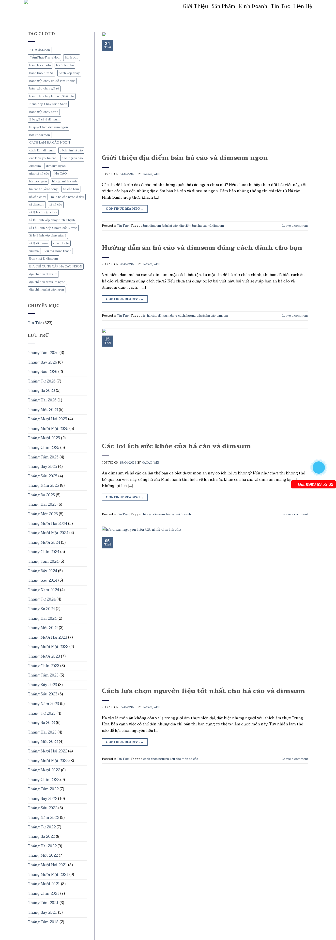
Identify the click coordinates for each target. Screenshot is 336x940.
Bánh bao (71, 57)
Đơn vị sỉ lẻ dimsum (43, 258)
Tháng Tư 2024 (42, 599)
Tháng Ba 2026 (41, 390)
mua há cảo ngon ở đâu (67, 197)
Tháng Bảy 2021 (42, 912)
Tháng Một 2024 (43, 627)
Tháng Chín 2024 (43, 551)
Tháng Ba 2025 (41, 495)
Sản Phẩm (223, 6)
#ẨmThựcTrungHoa (44, 57)
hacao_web (150, 174)
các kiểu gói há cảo (43, 158)
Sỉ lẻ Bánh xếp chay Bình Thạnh (52, 220)
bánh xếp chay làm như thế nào (51, 96)
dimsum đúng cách (171, 315)
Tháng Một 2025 (43, 514)
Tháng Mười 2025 (44, 438)
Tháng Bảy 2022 (42, 798)
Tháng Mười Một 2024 (48, 532)
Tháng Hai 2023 (42, 732)
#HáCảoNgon (39, 50)
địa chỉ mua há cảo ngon (46, 289)
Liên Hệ (302, 6)
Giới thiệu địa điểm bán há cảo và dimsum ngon (185, 157)
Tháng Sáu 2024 (42, 580)
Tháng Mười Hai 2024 (47, 523)
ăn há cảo (149, 315)
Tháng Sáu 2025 (42, 476)
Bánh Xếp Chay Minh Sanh (48, 104)
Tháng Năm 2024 (43, 590)
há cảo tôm (71, 189)
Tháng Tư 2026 (42, 381)
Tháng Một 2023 (43, 741)
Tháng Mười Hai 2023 (47, 637)
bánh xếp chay (69, 73)
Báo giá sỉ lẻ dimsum (44, 119)
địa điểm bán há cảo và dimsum (201, 225)
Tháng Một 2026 (43, 409)
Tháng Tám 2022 (43, 789)
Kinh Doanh (253, 6)
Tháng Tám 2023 (43, 675)
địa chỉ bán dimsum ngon (47, 282)
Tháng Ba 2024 (41, 608)
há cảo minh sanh (64, 181)
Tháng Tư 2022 (42, 827)
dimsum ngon (56, 166)
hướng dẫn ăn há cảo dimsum (207, 315)
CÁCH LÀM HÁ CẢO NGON (49, 142)
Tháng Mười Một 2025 (48, 428)
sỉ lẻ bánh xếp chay (43, 212)
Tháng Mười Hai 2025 (47, 419)
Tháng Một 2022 (43, 855)
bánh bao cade (40, 65)
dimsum (35, 166)
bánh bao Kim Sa (41, 73)
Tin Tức (280, 6)
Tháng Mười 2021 (44, 884)
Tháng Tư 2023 (42, 713)
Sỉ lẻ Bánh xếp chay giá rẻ (47, 235)
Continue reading (125, 208)
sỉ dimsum (36, 204)
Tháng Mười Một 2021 (48, 874)
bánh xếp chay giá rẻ (44, 88)
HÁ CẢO (60, 173)
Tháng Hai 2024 (42, 618)
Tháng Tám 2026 (43, 352)
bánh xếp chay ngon (43, 112)
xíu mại (34, 251)
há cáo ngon (38, 181)
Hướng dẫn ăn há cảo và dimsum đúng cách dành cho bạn (202, 247)
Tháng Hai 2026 (42, 400)
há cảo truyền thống (43, 189)
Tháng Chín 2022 (43, 779)
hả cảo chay (37, 197)
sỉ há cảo (55, 204)
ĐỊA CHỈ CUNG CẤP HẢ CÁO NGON (55, 266)
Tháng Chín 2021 (43, 893)
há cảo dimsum (154, 514)
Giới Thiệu (195, 6)
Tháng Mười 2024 (44, 542)
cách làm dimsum (42, 150)
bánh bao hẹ (65, 65)
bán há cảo (170, 225)
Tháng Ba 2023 (41, 722)
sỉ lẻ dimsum (38, 243)
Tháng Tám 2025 (43, 457)
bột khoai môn (39, 135)
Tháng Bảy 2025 (42, 466)
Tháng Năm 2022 (43, 817)
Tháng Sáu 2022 (42, 808)
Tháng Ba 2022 (41, 836)
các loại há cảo (72, 158)
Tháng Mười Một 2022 (48, 760)
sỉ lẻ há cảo (61, 243)
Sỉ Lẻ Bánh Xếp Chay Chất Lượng (53, 228)
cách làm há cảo (71, 150)
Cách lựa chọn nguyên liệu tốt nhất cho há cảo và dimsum (203, 691)
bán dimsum (152, 225)
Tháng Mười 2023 (44, 656)
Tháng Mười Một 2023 (48, 646)
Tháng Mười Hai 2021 (47, 865)
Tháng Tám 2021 (43, 902)
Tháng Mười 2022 (44, 770)
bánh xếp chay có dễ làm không (52, 81)
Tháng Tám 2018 (43, 922)
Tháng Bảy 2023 (42, 684)
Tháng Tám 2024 (43, 561)
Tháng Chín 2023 (43, 665)
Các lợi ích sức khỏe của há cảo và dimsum (176, 446)
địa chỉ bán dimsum (43, 274)
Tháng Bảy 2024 (42, 571)
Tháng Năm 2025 (43, 485)
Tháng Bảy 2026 (42, 362)
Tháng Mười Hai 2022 (47, 751)
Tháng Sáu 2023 (42, 694)
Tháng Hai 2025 (42, 504)
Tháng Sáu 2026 (42, 371)
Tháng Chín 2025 (43, 447)
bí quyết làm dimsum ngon (48, 127)
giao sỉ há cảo (39, 173)
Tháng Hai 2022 (42, 846)
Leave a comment (295, 225)
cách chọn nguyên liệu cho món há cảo (170, 759)
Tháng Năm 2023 (43, 703)
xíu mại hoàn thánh (58, 251)
